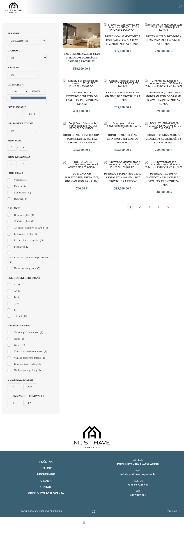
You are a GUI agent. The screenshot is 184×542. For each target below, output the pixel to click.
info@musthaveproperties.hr (138, 474)
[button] (94, 7)
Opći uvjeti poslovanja (46, 493)
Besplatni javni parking (28, 364)
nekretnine (46, 474)
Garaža (19, 345)
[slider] (8, 98)
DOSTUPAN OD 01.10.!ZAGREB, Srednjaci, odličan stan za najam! (82, 177)
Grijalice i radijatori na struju (31, 227)
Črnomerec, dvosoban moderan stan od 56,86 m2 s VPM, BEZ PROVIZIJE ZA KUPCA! (163, 98)
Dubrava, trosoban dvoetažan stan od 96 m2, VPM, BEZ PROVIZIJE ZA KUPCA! (163, 179)
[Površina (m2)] (15, 114)
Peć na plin (21, 246)
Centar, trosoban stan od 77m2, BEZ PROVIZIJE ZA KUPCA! (122, 96)
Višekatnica (21, 180)
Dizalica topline (24, 215)
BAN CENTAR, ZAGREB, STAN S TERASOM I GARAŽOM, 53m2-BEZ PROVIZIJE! (82, 58)
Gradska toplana (24, 221)
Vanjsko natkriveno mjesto (29, 357)
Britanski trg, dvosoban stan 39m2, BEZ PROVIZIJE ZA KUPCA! (163, 40)
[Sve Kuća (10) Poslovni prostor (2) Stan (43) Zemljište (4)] (23, 130)
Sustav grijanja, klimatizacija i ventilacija (30, 259)
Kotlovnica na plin (25, 234)
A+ (17, 291)
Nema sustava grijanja (27, 268)
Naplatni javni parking (27, 370)
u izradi (20, 316)
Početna (46, 461)
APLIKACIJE (173, 511)
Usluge (46, 468)
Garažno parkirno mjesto (28, 332)
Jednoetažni (22, 192)
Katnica (20, 186)
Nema (19, 338)
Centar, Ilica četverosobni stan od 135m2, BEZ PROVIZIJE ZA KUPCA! (82, 98)
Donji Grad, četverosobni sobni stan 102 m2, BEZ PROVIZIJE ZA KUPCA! (81, 139)
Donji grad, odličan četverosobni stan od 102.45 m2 (123, 139)
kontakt (46, 487)
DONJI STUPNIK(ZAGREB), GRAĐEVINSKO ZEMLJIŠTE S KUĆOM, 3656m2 (163, 139)
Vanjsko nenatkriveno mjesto (30, 351)
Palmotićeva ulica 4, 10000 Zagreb (138, 463)
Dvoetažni (21, 199)
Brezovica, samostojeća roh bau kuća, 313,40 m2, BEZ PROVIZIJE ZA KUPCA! (122, 40)
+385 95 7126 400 (138, 484)
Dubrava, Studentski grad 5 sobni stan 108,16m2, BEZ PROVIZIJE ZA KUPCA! (122, 177)
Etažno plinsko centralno (29, 240)
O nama (46, 480)
